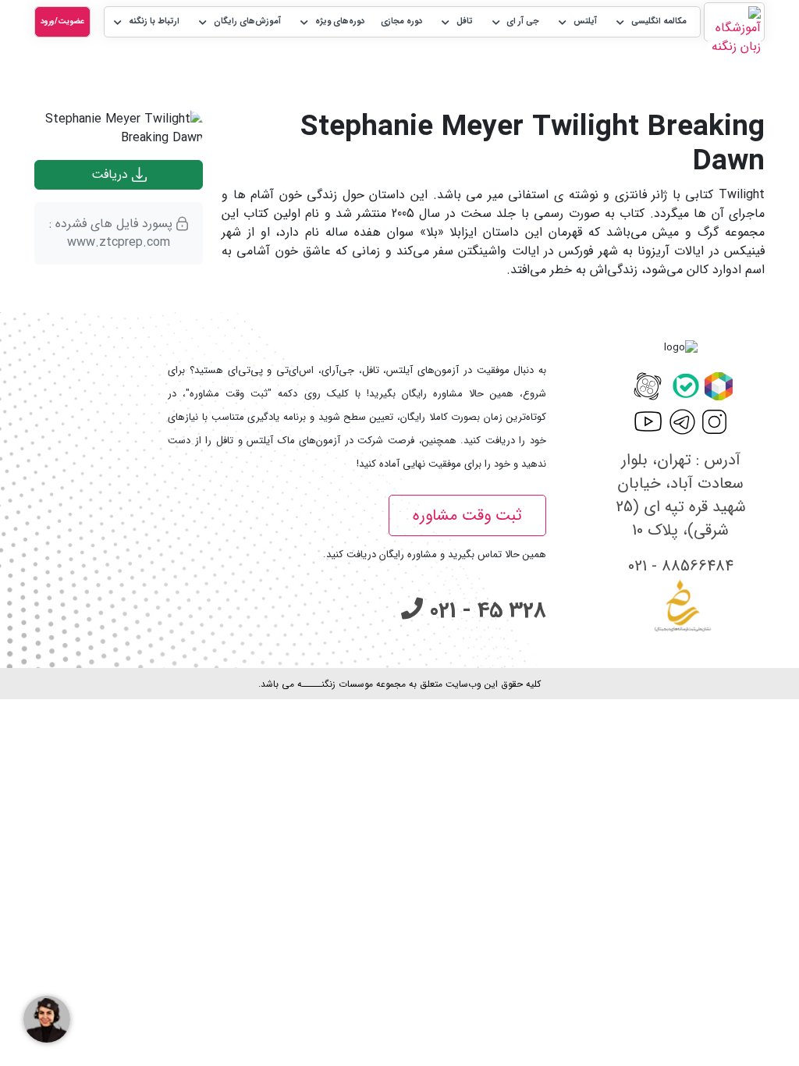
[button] (650, 22)
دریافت (111, 174)
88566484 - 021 (680, 566)
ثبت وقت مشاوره (467, 515)
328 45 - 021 (484, 611)
